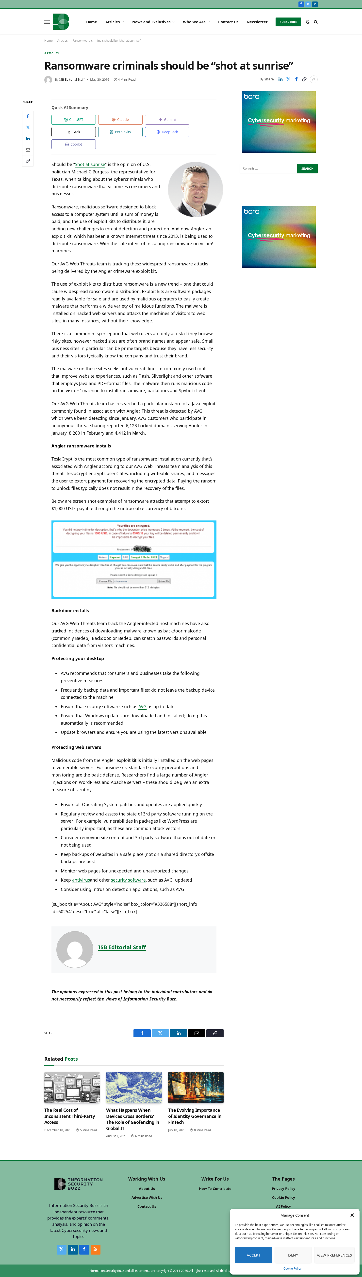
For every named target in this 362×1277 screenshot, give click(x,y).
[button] (352, 1215)
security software (128, 880)
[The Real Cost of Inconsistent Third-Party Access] (72, 1087)
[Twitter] (27, 127)
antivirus (81, 880)
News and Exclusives (151, 21)
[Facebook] (27, 116)
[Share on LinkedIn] (280, 79)
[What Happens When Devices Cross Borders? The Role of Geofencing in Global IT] (134, 1087)
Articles (112, 21)
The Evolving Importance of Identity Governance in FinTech (195, 1116)
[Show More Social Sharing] (314, 79)
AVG (142, 706)
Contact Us (228, 21)
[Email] (27, 149)
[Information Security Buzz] (61, 22)
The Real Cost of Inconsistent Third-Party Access (69, 1116)
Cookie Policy (292, 1268)
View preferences (334, 1255)
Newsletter (257, 21)
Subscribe (288, 22)
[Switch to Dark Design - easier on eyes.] (308, 22)
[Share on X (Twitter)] (288, 79)
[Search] (315, 21)
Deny (293, 1255)
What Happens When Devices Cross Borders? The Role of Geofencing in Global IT (132, 1119)
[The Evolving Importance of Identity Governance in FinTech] (196, 1087)
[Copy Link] (304, 79)
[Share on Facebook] (296, 79)
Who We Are (194, 21)
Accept (254, 1255)
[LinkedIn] (27, 138)
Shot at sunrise (90, 164)
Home (91, 21)
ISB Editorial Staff (71, 79)
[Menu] (47, 21)
